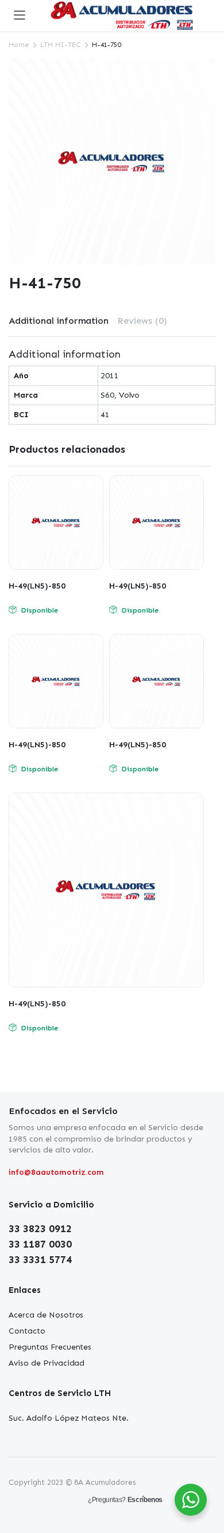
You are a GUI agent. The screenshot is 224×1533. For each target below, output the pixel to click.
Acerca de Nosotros (46, 1315)
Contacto (27, 1331)
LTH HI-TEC (60, 45)
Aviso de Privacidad (46, 1363)
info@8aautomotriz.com (56, 1172)
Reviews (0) (142, 320)
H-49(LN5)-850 (37, 586)
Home (19, 45)
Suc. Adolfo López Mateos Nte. (69, 1418)
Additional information (59, 320)
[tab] (59, 321)
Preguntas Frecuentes (50, 1347)
